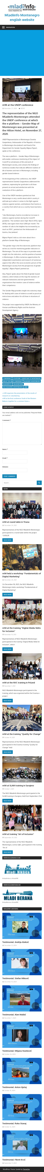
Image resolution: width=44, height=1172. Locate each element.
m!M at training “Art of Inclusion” (18, 834)
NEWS (23, 108)
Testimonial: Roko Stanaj (14, 1123)
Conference (7, 378)
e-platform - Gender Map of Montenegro (27, 378)
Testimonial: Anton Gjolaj (14, 1087)
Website (5, 467)
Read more (7, 540)
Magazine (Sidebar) (10, 909)
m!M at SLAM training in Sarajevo (18, 785)
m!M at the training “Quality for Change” (21, 734)
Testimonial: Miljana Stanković (17, 1050)
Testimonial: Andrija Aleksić (15, 942)
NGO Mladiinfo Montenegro (12, 387)
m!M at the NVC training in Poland (18, 682)
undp (26, 387)
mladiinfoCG (7, 384)
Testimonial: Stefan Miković (15, 978)
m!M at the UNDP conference (12, 381)
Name (5, 449)
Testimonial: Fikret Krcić (13, 1159)
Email (5, 458)
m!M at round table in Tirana (15, 522)
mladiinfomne (18, 384)
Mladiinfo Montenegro (32, 381)
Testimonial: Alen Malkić (14, 1014)
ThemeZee (26, 1169)
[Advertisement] (22, 53)
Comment (6, 420)
